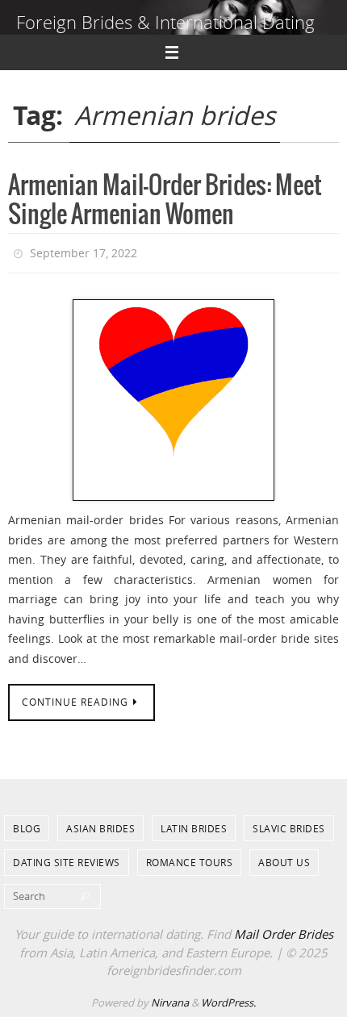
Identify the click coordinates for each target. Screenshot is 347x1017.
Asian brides (100, 825)
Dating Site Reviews (66, 858)
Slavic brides (289, 825)
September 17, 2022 (83, 251)
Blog (26, 825)
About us (284, 858)
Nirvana (170, 998)
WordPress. (228, 998)
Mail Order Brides (283, 931)
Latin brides (194, 825)
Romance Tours (189, 858)
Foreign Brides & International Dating (165, 22)
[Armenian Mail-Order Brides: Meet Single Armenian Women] (173, 397)
